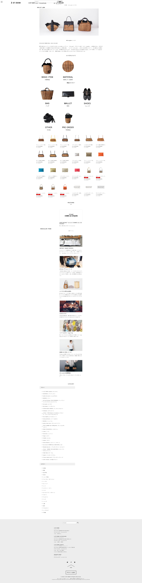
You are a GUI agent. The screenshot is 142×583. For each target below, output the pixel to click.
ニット (44, 485)
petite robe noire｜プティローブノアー (51, 423)
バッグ (44, 499)
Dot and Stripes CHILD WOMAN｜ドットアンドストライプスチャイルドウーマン (53, 401)
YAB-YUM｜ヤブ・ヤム (48, 452)
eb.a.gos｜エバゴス (47, 404)
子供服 (44, 512)
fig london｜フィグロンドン (49, 406)
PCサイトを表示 (71, 572)
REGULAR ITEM (45, 228)
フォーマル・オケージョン (48, 479)
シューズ (45, 501)
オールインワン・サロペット (49, 492)
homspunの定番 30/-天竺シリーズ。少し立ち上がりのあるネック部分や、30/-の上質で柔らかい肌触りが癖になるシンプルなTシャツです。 (71, 355)
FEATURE (71, 202)
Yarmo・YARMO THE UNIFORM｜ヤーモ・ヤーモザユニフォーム (53, 450)
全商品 (44, 468)
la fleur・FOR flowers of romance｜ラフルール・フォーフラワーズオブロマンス (53, 414)
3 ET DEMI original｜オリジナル (50, 391)
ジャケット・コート (47, 488)
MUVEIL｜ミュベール (47, 421)
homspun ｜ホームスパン (48, 410)
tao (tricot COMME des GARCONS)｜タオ (52, 444)
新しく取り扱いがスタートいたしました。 (71, 224)
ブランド (42, 387)
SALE (44, 474)
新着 (44, 470)
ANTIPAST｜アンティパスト (49, 393)
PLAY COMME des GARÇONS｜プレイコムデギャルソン (53, 426)
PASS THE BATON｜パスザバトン (50, 429)
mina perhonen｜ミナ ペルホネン (50, 418)
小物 (44, 503)
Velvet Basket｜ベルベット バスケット (51, 442)
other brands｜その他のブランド (50, 459)
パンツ (44, 490)
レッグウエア (46, 510)
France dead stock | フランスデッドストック (53, 457)
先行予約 (45, 472)
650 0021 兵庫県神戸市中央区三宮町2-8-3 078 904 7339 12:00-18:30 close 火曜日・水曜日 (62, 540)
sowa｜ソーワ (46, 431)
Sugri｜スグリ (46, 435)
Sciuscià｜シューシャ (48, 433)
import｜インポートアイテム (49, 455)
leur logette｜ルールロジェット (50, 416)
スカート (45, 494)
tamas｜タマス (46, 440)
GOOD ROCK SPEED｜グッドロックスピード (53, 408)
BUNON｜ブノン (46, 398)
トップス (45, 481)
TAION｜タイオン (47, 438)
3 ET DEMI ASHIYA (59, 544)
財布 (44, 505)
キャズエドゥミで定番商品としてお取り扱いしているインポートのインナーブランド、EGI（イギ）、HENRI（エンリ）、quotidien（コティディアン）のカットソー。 (71, 251)
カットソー (45, 483)
